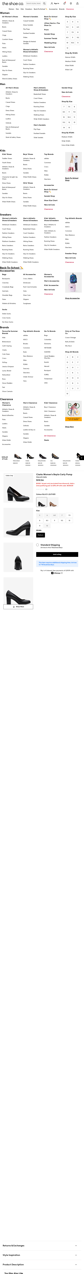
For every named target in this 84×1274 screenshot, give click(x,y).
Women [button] (11, 9)
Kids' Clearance (50, 403)
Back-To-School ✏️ (40, 9)
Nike (46, 171)
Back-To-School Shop (71, 179)
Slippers (5, 75)
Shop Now (69, 427)
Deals (46, 440)
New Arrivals (49, 47)
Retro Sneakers (7, 245)
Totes (4, 299)
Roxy (4, 379)
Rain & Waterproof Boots (8, 61)
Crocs (46, 167)
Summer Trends (50, 38)
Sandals (5, 66)
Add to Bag (57, 554)
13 (74, 122)
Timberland (48, 379)
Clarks (4, 350)
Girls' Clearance (49, 411)
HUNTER (47, 352)
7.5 (73, 32)
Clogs (4, 35)
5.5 (67, 27)
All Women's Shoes (10, 17)
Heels (4, 48)
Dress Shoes (10, 110)
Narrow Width (70, 57)
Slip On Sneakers (50, 245)
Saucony (26, 368)
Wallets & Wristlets (9, 303)
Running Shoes (28, 68)
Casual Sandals (28, 21)
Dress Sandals (28, 25)
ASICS (67, 227)
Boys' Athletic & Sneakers (50, 226)
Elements (47, 344)
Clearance (48, 51)
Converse (47, 163)
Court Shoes (27, 60)
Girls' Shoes (28, 183)
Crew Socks (6, 318)
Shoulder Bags (7, 295)
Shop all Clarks (41, 477)
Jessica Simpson (8, 367)
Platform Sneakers (8, 241)
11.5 (64, 122)
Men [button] (17, 9)
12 (67, 48)
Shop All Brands (71, 352)
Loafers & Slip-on (29, 430)
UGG (45, 383)
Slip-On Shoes (7, 70)
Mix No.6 (68, 346)
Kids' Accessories (51, 285)
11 (77, 43)
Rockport (47, 370)
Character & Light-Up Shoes (10, 178)
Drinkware (27, 283)
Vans (24, 381)
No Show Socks (7, 322)
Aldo (3, 338)
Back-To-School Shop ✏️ (50, 18)
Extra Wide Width (68, 145)
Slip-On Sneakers (29, 73)
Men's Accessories (51, 281)
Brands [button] (61, 9)
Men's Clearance (30, 403)
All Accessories (29, 274)
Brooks (25, 344)
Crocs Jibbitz (27, 279)
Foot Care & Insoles (30, 287)
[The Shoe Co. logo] (13, 3)
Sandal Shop (49, 34)
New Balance (70, 235)
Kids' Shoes (7, 154)
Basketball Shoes (40, 94)
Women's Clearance (6, 404)
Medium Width (70, 61)
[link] (18, 460)
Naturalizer (6, 375)
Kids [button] (22, 9)
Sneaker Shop (71, 253)
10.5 (72, 43)
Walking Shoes (28, 77)
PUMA (46, 175)
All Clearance (50, 436)
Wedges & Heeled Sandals (29, 42)
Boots (4, 27)
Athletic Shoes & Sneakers (8, 22)
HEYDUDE (47, 348)
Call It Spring (6, 346)
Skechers (47, 179)
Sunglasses (27, 303)
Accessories (49, 185)
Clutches (5, 283)
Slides (25, 37)
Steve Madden (7, 383)
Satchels (5, 291)
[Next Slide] (81, 458)
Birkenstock (6, 342)
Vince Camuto (7, 391)
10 (67, 43)
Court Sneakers (28, 233)
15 (69, 128)
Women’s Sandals (30, 17)
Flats (4, 43)
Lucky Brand (6, 371)
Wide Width (69, 65)
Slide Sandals (38, 137)
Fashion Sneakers (29, 64)
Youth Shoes (6, 163)
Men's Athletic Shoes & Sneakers (41, 89)
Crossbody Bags (7, 287)
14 (64, 128)
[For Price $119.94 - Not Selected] (53, 502)
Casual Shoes (7, 31)
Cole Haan (6, 354)
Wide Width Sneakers (41, 119)
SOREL (46, 375)
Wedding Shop (50, 43)
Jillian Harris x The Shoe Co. (52, 24)
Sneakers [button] (28, 9)
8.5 (67, 37)
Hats (25, 291)
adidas (46, 158)
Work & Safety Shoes (9, 79)
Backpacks (6, 279)
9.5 (78, 37)
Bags (4, 274)
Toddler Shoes (7, 158)
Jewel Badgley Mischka (49, 357)
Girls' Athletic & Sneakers (49, 232)
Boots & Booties (7, 415)
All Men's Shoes (12, 88)
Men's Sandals (40, 125)
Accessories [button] (53, 9)
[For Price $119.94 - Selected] (41, 502)
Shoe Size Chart (50, 200)
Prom (46, 30)
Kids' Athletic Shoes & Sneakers (51, 219)
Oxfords (8, 123)
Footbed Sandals (29, 33)
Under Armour (28, 377)
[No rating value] (40, 489)
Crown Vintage (70, 338)
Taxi (3, 387)
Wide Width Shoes (8, 202)
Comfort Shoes (7, 39)
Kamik (46, 362)
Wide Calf (68, 70)
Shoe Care (27, 295)
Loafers (4, 56)
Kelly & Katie (69, 342)
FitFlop (4, 362)
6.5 (78, 27)
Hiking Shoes (6, 52)
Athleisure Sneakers (30, 56)
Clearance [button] (70, 9)
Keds (25, 352)
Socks (4, 309)
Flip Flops (26, 29)
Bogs (46, 335)
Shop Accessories (72, 298)
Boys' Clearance (50, 407)
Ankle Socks (6, 314)
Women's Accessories (49, 275)
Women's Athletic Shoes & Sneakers (30, 50)
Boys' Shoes (28, 154)
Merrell (46, 366)
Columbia (47, 339)
